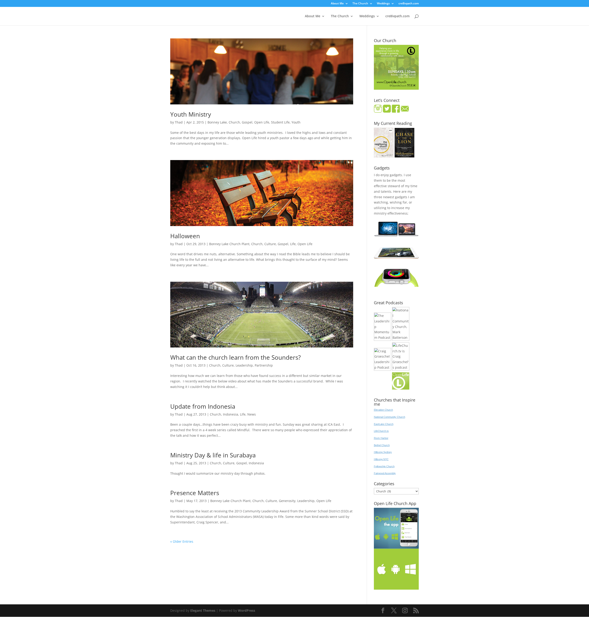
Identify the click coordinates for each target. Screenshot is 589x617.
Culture (270, 244)
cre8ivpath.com (408, 3)
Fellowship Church (384, 466)
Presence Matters (194, 493)
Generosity (287, 501)
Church (234, 122)
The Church (360, 3)
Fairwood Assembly (385, 473)
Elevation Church (383, 409)
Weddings (383, 3)
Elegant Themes (202, 610)
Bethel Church (382, 445)
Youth (296, 122)
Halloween (185, 236)
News (251, 414)
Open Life (261, 122)
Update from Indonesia (202, 406)
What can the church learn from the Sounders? (235, 357)
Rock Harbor (381, 438)
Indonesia (230, 414)
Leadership (244, 365)
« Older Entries (181, 541)
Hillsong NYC (381, 459)
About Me (337, 3)
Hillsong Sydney (383, 452)
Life (293, 244)
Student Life (280, 122)
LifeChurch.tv (381, 431)
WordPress (246, 610)
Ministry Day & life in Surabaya (213, 455)
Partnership (264, 365)
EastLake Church (383, 424)
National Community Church (389, 417)
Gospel (247, 122)
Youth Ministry (190, 114)
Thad (179, 122)
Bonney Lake (217, 122)
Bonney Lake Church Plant (229, 244)
